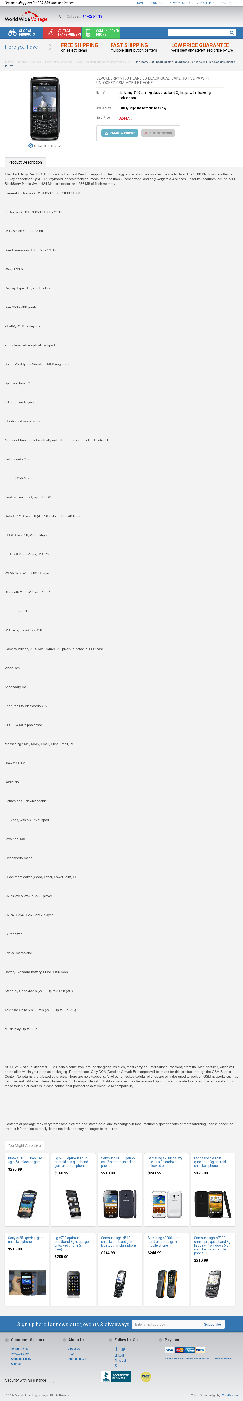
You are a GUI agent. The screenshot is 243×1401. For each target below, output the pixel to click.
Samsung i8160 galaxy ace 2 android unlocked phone (118, 1162)
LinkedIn (120, 1355)
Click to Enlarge (48, 145)
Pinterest (120, 1360)
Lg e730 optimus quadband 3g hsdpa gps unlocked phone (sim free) (72, 1243)
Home (140, 2)
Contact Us (229, 2)
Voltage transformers (69, 32)
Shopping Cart (77, 1359)
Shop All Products (27, 32)
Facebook (116, 1350)
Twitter (124, 1350)
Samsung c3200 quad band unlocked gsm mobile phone (164, 1241)
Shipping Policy (21, 1359)
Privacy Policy (179, 2)
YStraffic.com (229, 1395)
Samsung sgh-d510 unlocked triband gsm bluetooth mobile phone (119, 1241)
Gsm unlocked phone (107, 32)
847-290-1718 (92, 16)
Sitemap (16, 1364)
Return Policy (19, 1348)
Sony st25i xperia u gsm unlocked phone (26, 1240)
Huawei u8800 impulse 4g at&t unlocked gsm (25, 1160)
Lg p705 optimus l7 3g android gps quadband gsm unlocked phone (71, 1162)
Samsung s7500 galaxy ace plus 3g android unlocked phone (165, 1162)
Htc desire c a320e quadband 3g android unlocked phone (210, 1162)
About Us (156, 2)
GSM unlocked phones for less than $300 (103, 62)
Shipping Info (205, 2)
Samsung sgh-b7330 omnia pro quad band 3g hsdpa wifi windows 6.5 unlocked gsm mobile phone (212, 1245)
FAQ (71, 1353)
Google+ (116, 1367)
